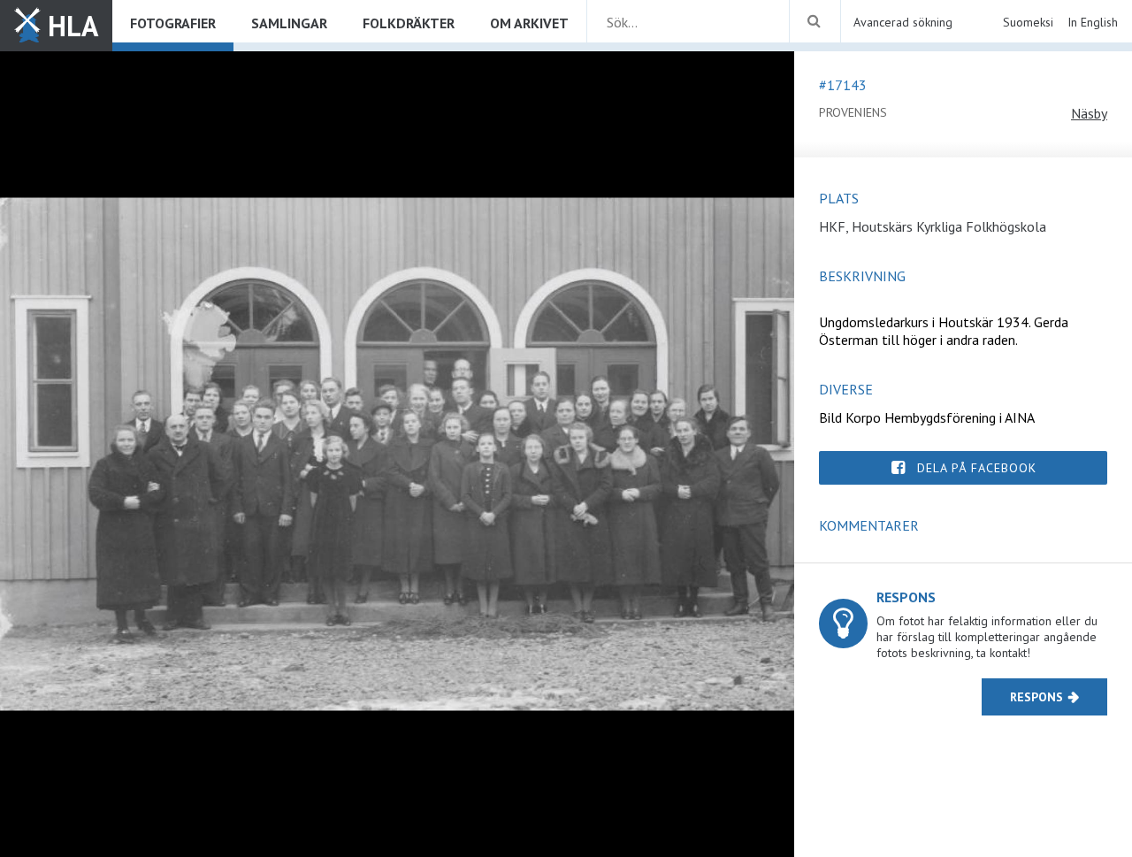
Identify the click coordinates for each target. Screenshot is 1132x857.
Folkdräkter (409, 23)
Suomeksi (1028, 22)
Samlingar (289, 23)
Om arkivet (529, 23)
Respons (1036, 697)
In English (1092, 22)
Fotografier (173, 23)
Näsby (1089, 113)
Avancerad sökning (902, 22)
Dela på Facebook (976, 468)
